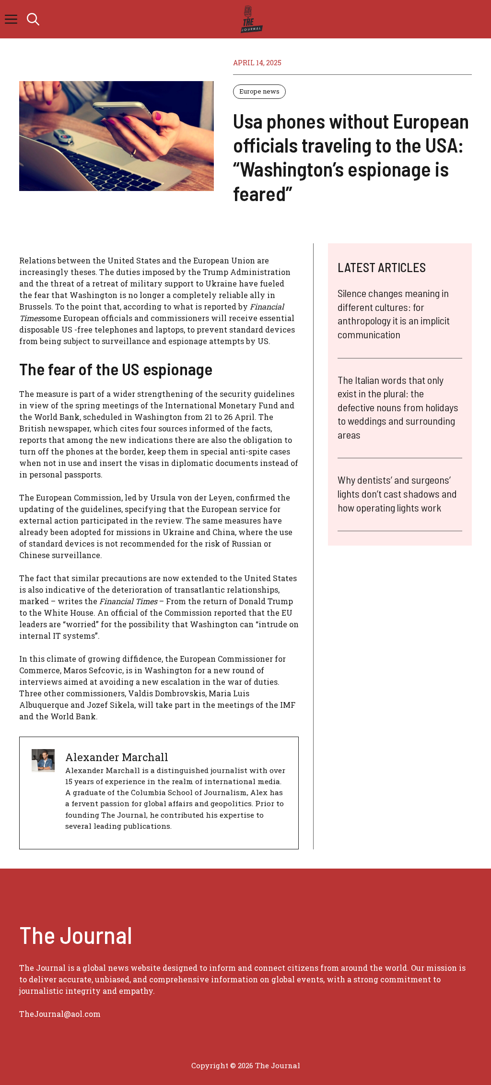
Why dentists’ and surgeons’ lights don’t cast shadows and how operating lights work (397, 493)
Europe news (259, 91)
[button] (33, 19)
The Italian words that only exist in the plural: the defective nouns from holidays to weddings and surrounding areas (398, 407)
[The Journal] (250, 19)
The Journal (277, 1065)
